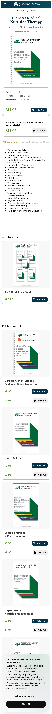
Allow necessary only (26, 696)
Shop (22, 10)
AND (33, 10)
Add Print (40, 110)
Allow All (26, 704)
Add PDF (41, 130)
